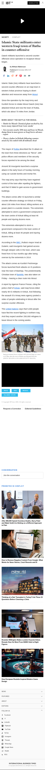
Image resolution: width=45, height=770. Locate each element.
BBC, (19, 242)
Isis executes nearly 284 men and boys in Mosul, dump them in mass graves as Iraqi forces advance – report (22, 132)
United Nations (12, 309)
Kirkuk (17, 288)
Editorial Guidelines (33, 409)
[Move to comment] (29, 76)
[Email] (25, 76)
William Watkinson (19, 67)
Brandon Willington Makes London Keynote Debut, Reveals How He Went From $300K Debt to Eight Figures (21, 642)
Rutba (17, 149)
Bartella (20, 275)
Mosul (35, 94)
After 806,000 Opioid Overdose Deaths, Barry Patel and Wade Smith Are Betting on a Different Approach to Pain (22, 523)
